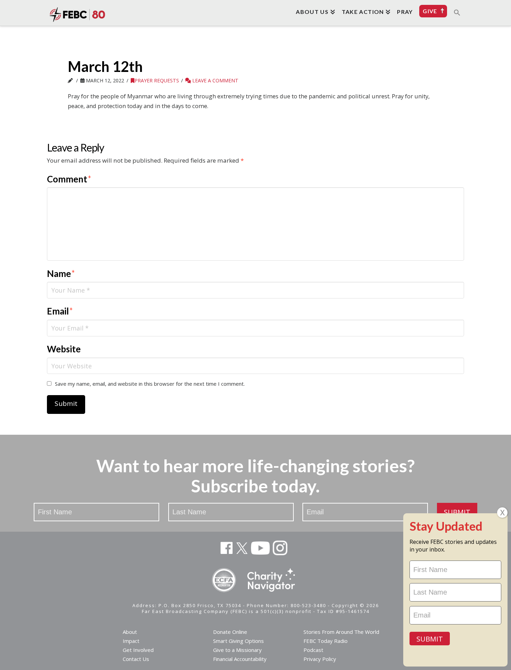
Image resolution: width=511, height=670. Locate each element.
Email (60, 311)
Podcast (313, 649)
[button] (457, 12)
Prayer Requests (157, 80)
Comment (69, 179)
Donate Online (230, 631)
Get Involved (138, 649)
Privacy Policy (319, 658)
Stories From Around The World (341, 631)
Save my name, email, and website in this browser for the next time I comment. (150, 383)
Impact (131, 640)
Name (61, 273)
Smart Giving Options (238, 640)
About (130, 631)
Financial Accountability (240, 658)
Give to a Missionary (237, 649)
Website (64, 349)
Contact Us (136, 658)
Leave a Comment (214, 80)
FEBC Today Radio (325, 640)
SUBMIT (457, 512)
